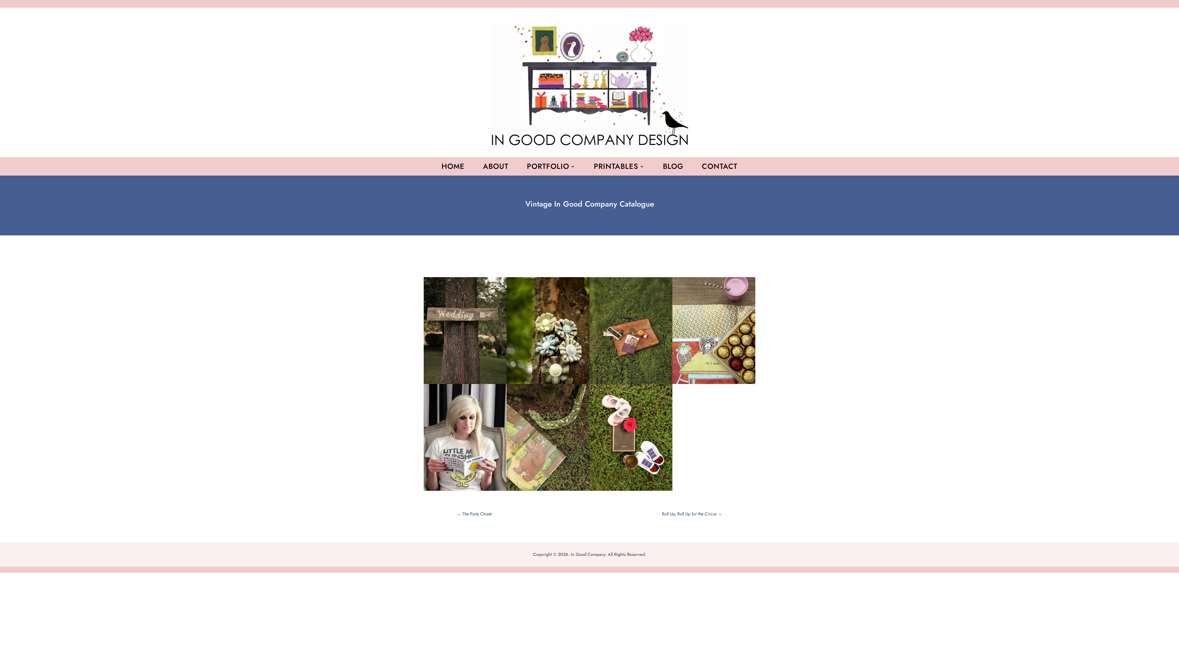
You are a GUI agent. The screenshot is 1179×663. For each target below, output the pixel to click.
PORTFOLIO (548, 167)
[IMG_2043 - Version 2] (465, 490)
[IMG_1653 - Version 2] (713, 384)
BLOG (673, 167)
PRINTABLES (616, 167)
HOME (453, 167)
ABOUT (495, 167)
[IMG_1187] (548, 490)
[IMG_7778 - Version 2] (631, 490)
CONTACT (719, 167)
